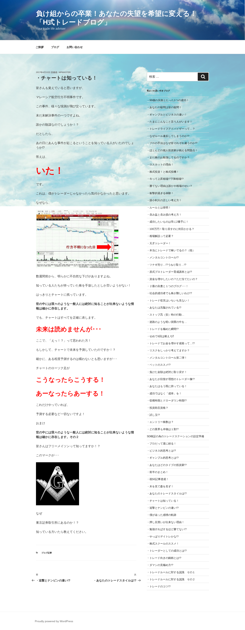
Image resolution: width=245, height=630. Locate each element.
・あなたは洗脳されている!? (164, 307)
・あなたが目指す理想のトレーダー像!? (171, 379)
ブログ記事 (46, 553)
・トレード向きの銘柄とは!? (164, 557)
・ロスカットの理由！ (160, 164)
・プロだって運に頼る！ (161, 443)
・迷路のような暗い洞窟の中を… (167, 321)
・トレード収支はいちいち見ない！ (168, 300)
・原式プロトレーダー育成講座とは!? (169, 271)
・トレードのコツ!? (159, 586)
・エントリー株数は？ (160, 421)
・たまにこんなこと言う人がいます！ (169, 121)
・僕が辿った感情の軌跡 (161, 514)
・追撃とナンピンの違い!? (163, 507)
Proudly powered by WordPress (54, 621)
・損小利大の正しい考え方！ (164, 200)
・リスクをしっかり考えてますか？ (168, 350)
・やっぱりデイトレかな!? (163, 536)
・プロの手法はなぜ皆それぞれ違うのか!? (172, 143)
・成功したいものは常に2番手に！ (168, 221)
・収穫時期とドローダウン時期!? (167, 400)
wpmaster (65, 72)
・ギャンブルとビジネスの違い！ (167, 114)
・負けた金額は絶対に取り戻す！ (167, 372)
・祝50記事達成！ (158, 479)
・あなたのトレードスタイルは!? (167, 493)
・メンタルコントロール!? (163, 257)
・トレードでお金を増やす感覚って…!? (171, 343)
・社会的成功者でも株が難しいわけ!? (169, 293)
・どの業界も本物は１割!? (163, 429)
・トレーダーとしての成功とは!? (167, 550)
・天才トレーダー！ (159, 243)
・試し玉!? (153, 414)
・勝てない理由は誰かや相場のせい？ (169, 185)
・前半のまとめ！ (157, 472)
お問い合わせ (75, 47)
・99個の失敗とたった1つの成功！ (168, 100)
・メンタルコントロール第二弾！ (167, 357)
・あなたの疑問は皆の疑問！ (164, 107)
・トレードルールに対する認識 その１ (171, 572)
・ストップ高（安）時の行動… (165, 314)
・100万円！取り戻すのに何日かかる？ (170, 228)
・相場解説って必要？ (160, 236)
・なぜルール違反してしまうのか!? (168, 136)
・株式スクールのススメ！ (163, 543)
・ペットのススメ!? (159, 364)
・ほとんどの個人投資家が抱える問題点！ (172, 150)
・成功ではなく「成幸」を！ (164, 393)
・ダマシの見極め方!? (160, 565)
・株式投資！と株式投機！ (163, 171)
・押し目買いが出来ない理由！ (165, 522)
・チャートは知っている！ (163, 500)
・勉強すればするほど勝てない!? (167, 529)
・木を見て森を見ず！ (160, 486)
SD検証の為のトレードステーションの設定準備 (175, 436)
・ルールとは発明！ (159, 207)
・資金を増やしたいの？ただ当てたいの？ (172, 279)
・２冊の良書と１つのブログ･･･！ (167, 286)
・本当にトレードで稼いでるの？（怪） (171, 250)
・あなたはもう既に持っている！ (167, 386)
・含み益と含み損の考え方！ (164, 214)
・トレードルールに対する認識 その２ (171, 579)
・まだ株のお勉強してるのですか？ (168, 157)
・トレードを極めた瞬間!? (163, 328)
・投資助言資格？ (157, 407)
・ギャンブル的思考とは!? (163, 457)
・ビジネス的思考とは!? (161, 450)
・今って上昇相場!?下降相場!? (165, 178)
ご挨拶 (40, 47)
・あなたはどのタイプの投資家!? (167, 464)
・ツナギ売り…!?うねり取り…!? (166, 264)
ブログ (55, 47)
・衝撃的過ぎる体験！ (160, 193)
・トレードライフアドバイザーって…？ (171, 128)
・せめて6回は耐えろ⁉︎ (160, 336)
